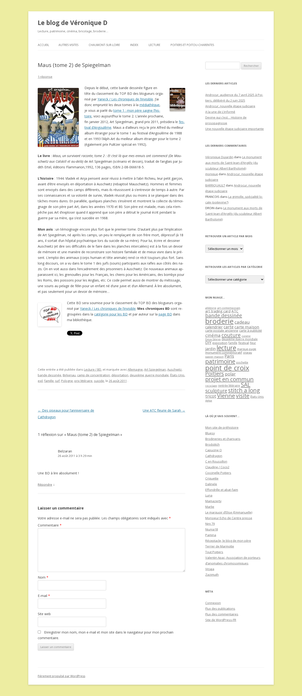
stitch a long (244, 390)
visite (242, 395)
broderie (219, 321)
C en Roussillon (216, 461)
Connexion (213, 603)
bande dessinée (49, 375)
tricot (210, 396)
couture (231, 334)
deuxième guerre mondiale (149, 375)
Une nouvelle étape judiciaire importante (234, 129)
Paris (229, 356)
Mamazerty (213, 501)
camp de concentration (93, 375)
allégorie (210, 308)
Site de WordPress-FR (220, 620)
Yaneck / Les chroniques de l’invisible (125, 99)
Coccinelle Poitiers (218, 473)
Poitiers (214, 373)
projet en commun (229, 379)
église (208, 400)
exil (40, 381)
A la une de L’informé (220, 112)
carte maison (247, 327)
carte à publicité (250, 330)
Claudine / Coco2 (217, 467)
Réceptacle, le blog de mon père (228, 541)
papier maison (214, 356)
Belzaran (65, 451)
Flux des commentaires (221, 614)
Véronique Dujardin (219, 157)
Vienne (226, 395)
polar (230, 374)
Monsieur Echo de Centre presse (228, 518)
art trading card (218, 311)
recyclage (211, 385)
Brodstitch (212, 444)
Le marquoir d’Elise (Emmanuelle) (228, 512)
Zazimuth (212, 574)
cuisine (246, 336)
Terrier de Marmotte (219, 546)
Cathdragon (213, 456)
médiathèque (149, 105)
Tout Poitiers (214, 552)
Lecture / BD (92, 369)
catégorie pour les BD (111, 314)
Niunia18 (211, 529)
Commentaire (50, 525)
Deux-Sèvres (213, 339)
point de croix (227, 367)
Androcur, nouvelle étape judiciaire (230, 106)
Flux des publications (220, 608)
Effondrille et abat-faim (221, 490)
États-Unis (177, 375)
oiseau (247, 353)
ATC (234, 311)
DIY (208, 342)
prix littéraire (83, 381)
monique (211, 174)
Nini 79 (210, 524)
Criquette (211, 478)
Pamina (210, 535)
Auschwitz (174, 369)
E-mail (44, 595)
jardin (210, 348)
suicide (99, 381)
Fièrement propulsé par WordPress (61, 676)
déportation (119, 375)
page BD (165, 314)
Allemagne (135, 369)
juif (57, 381)
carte (229, 327)
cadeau (242, 322)
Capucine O (213, 450)
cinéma (213, 335)
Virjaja (209, 569)
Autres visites (68, 45)
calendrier (214, 327)
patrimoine (220, 361)
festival (243, 343)
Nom (43, 577)
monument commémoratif (223, 352)
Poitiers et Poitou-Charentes (192, 45)
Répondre (45, 484)
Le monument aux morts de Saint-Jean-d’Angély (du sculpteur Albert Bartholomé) (233, 162)
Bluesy (210, 433)
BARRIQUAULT (215, 185)
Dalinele (211, 484)
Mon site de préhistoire (222, 427)
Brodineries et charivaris (222, 439)
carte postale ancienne (221, 330)
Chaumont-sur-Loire (104, 45)
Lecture (154, 45)
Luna (208, 495)
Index (134, 45)
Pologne (67, 381)
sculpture (216, 390)
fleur (253, 343)
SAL (245, 384)
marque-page (246, 349)
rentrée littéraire (229, 386)
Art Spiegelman (155, 369)
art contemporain (228, 308)
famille (49, 381)
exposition (219, 343)
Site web (44, 614)
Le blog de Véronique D (73, 22)
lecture (226, 348)
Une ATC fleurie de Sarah (164, 410)
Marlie (209, 507)
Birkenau (69, 375)
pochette (242, 362)
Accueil (43, 45)
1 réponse (45, 77)
